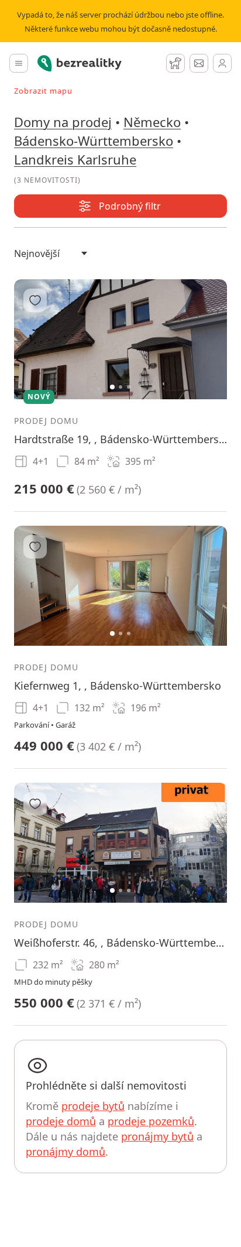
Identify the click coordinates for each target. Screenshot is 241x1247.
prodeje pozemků (151, 1121)
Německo (152, 122)
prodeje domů (61, 1121)
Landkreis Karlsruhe (75, 159)
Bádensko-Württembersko (93, 140)
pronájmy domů (65, 1152)
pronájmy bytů (157, 1136)
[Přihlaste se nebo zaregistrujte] (222, 63)
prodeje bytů (93, 1106)
